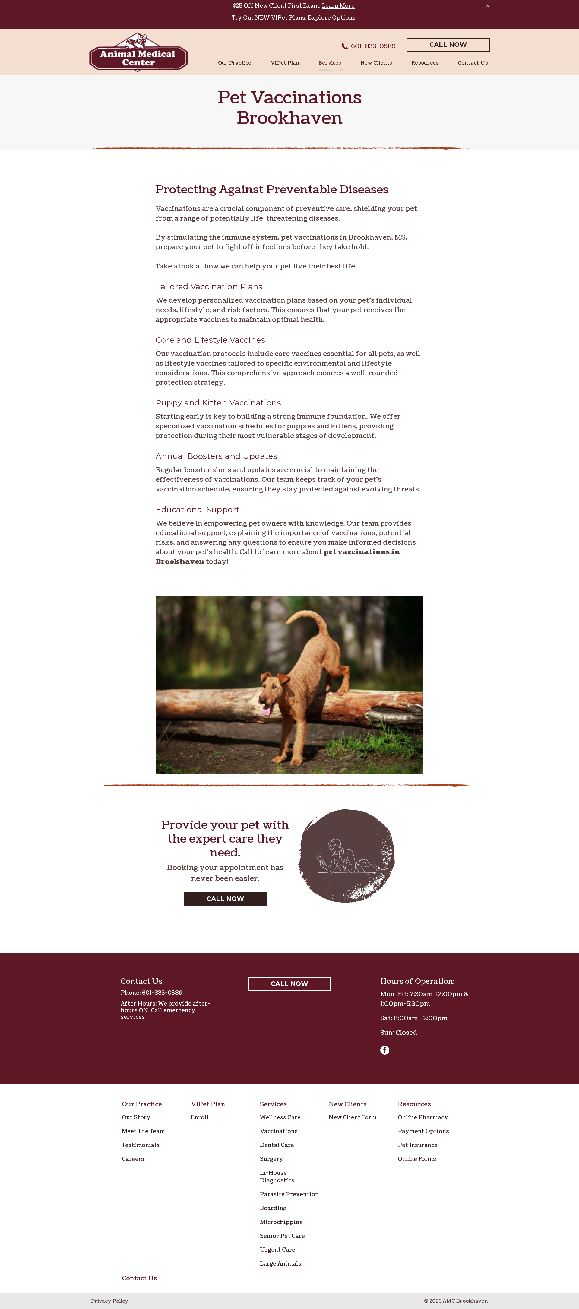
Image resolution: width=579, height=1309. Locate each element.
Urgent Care (277, 1250)
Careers (133, 1159)
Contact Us (139, 1278)
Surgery (271, 1159)
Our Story (136, 1117)
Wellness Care (280, 1117)
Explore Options (332, 18)
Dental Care (277, 1145)
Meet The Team (143, 1131)
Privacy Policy (109, 1301)
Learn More (338, 6)
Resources (414, 1104)
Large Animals (280, 1264)
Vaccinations (279, 1131)
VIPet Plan (208, 1104)
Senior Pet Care (282, 1236)
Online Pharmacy (423, 1117)
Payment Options (423, 1131)
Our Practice (142, 1104)
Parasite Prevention (289, 1194)
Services (273, 1104)
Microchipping (281, 1222)
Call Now (448, 44)
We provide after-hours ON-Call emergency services (165, 1010)
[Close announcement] (487, 5)
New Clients (348, 1104)
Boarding (273, 1208)
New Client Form (353, 1117)
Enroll (200, 1117)
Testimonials (141, 1145)
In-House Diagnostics (277, 1177)
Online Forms (417, 1159)
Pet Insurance (418, 1145)
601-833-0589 (162, 993)
